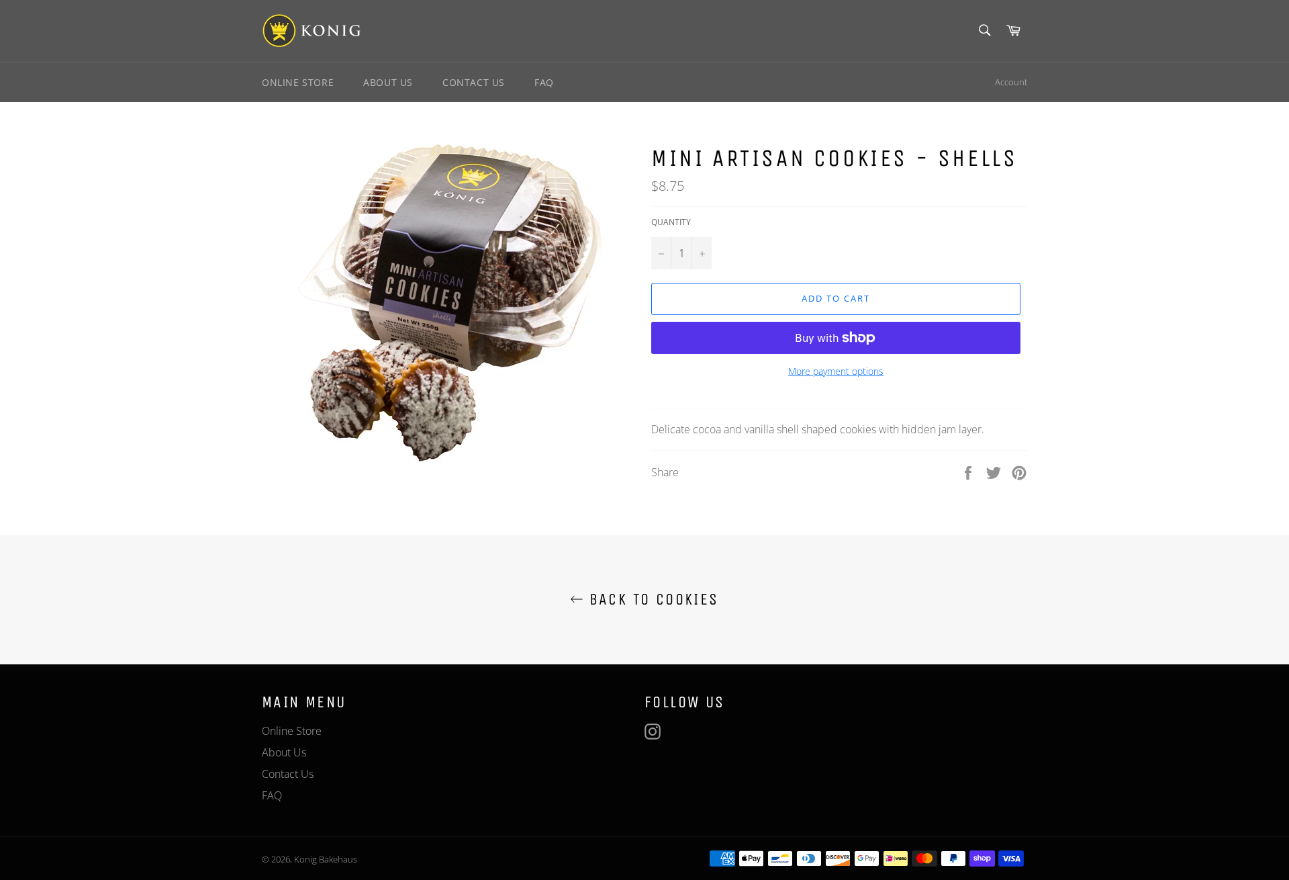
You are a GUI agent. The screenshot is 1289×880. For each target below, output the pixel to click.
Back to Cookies (650, 599)
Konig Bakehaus (325, 859)
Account (1011, 82)
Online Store (298, 82)
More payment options (836, 371)
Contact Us (473, 82)
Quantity (671, 222)
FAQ (544, 82)
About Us (388, 82)
